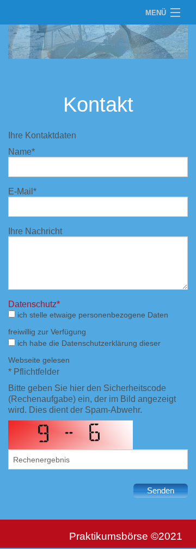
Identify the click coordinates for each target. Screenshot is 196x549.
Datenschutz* (34, 304)
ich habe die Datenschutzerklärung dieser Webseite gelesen (84, 351)
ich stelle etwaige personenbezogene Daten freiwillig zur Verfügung (88, 323)
